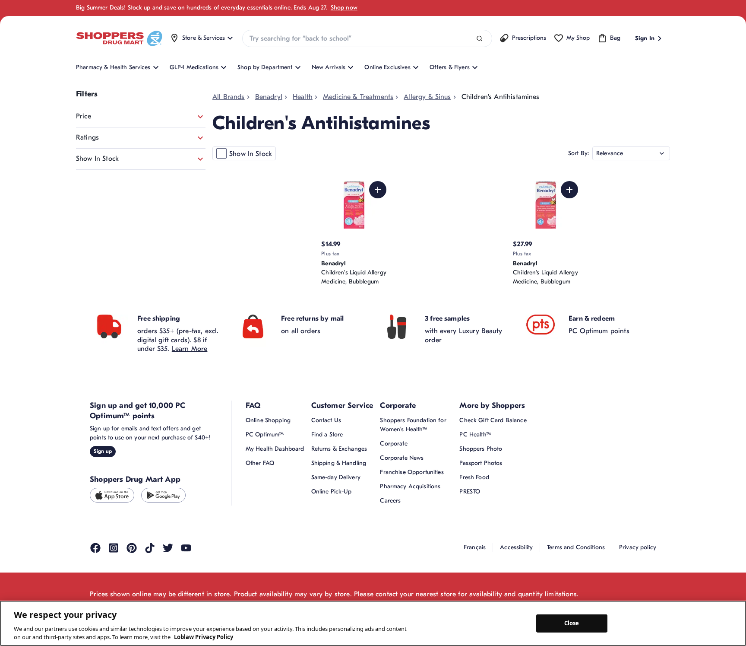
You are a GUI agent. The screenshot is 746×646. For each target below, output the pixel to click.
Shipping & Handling (339, 463)
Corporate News (402, 457)
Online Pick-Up (331, 491)
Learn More (190, 349)
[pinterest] (131, 548)
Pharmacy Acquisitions (410, 486)
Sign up (103, 451)
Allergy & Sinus (427, 97)
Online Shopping (268, 420)
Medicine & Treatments (358, 97)
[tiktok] (149, 548)
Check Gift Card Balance (492, 420)
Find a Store (327, 434)
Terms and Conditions (576, 547)
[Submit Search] (479, 38)
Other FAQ (260, 463)
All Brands (228, 97)
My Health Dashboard (275, 448)
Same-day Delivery (335, 477)
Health (303, 97)
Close (571, 623)
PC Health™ (474, 434)
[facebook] (95, 548)
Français (475, 547)
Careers (390, 500)
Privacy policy (637, 547)
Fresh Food (474, 477)
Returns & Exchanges (339, 448)
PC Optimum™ (265, 434)
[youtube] (186, 548)
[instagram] (113, 548)
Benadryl (268, 97)
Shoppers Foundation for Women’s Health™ (413, 425)
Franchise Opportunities (411, 472)
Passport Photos (480, 463)
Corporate (393, 443)
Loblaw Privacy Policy (203, 637)
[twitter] (168, 548)
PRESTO (469, 491)
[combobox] (367, 38)
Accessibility (516, 547)
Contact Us (326, 420)
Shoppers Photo (480, 448)
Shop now (344, 7)
